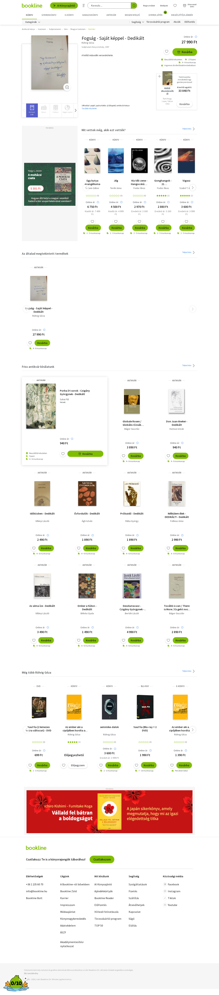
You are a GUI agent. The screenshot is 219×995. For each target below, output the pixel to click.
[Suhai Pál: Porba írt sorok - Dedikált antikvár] (41, 406)
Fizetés (133, 891)
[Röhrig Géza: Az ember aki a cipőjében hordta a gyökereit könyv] (74, 707)
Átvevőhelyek (136, 905)
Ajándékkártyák (103, 891)
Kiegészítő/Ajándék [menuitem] (182, 14)
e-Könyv (180, 686)
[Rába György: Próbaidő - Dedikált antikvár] (132, 493)
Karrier (64, 898)
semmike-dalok (109, 727)
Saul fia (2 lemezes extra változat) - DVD (38, 728)
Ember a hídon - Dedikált (87, 607)
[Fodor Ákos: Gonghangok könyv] (163, 160)
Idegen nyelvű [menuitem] (132, 14)
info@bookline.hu (36, 891)
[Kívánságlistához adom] (167, 51)
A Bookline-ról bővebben (74, 884)
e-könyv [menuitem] (69, 14)
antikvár (38, 267)
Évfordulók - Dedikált (87, 513)
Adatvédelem (68, 925)
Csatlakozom (102, 859)
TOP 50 (98, 925)
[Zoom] (67, 87)
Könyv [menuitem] (29, 14)
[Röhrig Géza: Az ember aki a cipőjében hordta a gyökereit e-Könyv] (180, 707)
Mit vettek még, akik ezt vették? (104, 130)
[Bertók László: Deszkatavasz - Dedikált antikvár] (132, 586)
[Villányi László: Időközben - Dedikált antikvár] (42, 493)
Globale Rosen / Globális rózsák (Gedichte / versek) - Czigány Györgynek (132, 423)
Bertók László (132, 613)
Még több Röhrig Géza (36, 672)
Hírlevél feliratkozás (106, 911)
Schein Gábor (92, 188)
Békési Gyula (87, 613)
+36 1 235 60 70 (34, 884)
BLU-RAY (145, 686)
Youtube (172, 905)
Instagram (174, 891)
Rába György (132, 521)
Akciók (177, 22)
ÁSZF (63, 932)
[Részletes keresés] (84, 5)
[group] (32, 110)
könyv (92, 139)
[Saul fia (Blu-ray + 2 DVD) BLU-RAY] (145, 707)
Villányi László (42, 521)
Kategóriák (31, 22)
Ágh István (87, 521)
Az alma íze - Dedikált (42, 606)
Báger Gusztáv (131, 428)
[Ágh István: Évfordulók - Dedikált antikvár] (87, 493)
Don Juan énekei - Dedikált (176, 423)
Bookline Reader (104, 898)
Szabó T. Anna (186, 188)
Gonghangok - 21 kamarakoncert (163, 182)
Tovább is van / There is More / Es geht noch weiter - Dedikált (177, 607)
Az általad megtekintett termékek (45, 254)
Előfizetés (190, 22)
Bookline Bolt (34, 898)
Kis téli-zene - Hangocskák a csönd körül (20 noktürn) (139, 182)
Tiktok (172, 898)
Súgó (131, 918)
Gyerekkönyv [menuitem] (49, 14)
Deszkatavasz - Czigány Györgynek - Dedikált (132, 607)
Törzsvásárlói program (158, 22)
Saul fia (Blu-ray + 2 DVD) (145, 728)
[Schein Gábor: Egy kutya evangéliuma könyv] (92, 160)
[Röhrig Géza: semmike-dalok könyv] (109, 707)
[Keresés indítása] (134, 5)
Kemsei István (177, 428)
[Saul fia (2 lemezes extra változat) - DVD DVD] (39, 707)
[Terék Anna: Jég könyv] (116, 160)
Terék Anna (115, 188)
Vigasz (186, 180)
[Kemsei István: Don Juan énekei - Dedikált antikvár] (177, 401)
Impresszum (67, 905)
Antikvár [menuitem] (111, 14)
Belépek (164, 5)
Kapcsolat (135, 911)
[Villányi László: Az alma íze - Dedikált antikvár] (42, 586)
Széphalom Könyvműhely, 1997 (95, 47)
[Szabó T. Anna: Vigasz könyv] (186, 160)
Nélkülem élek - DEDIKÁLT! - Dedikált (177, 515)
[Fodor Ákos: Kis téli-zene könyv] (139, 160)
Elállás (133, 925)
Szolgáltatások (138, 884)
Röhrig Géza (38, 315)
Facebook (173, 884)
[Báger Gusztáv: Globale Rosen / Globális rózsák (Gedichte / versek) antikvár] (132, 401)
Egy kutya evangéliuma (92, 182)
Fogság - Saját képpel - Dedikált (38, 309)
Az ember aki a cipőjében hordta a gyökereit (74, 728)
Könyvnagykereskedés (73, 918)
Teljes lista (187, 128)
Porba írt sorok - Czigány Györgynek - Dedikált (75, 392)
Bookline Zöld (68, 891)
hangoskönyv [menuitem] (90, 14)
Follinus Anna (176, 521)
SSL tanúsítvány (31, 973)
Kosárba (187, 52)
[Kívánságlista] (175, 5)
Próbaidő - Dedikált (132, 513)
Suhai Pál (64, 399)
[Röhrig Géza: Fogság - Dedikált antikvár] (49, 62)
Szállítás (134, 898)
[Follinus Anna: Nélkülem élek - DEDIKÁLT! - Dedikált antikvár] (176, 493)
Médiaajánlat (67, 911)
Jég (116, 180)
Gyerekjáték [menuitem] (157, 13)
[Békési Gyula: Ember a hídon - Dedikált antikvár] (87, 586)
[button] (75, 110)
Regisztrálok (149, 5)
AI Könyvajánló (66, 5)
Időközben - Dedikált (42, 513)
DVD (39, 686)
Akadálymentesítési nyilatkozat (71, 944)
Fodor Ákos (139, 188)
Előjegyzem (78, 765)
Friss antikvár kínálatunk (38, 367)
